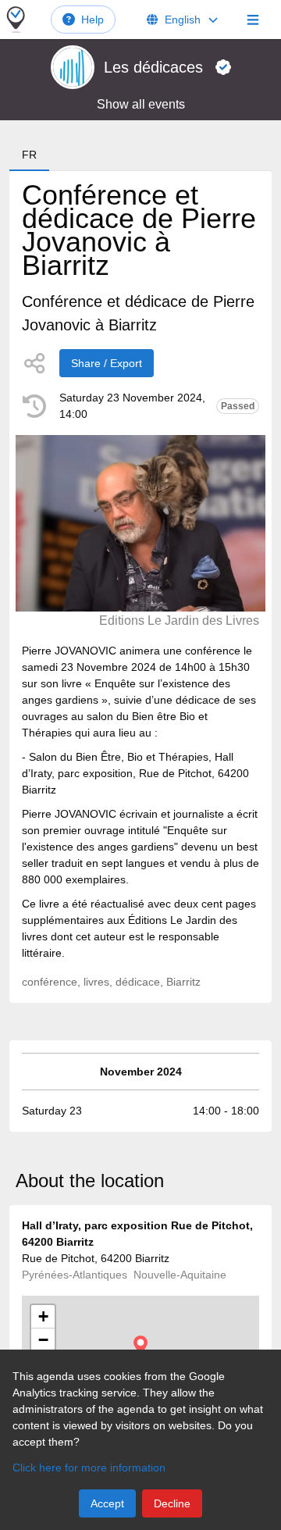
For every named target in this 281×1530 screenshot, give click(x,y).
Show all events (141, 104)
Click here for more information (88, 1467)
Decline (172, 1503)
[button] (140, 1345)
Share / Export (106, 363)
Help (92, 19)
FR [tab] (29, 154)
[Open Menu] (253, 19)
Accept (107, 1503)
